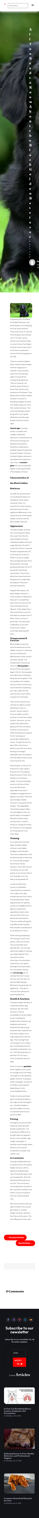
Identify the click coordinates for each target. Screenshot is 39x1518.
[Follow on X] (25, 1319)
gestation (27, 1066)
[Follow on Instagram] (13, 1319)
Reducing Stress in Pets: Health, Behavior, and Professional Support (19, 1455)
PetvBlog (9, 1416)
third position (22, 666)
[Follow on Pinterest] (19, 1319)
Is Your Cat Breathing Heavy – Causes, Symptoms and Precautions (18, 1410)
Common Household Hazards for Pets (18, 1499)
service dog (17, 973)
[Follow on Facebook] (8, 1319)
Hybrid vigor (15, 428)
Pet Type (29, 249)
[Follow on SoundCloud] (30, 1319)
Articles (23, 1374)
